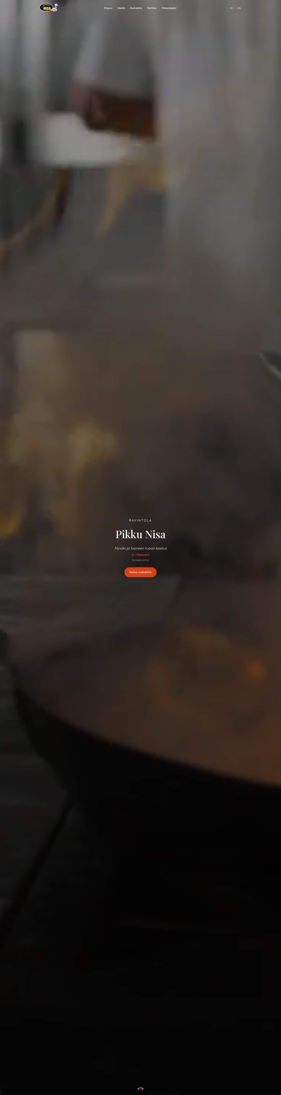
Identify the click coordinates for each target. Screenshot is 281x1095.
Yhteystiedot (168, 8)
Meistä (121, 8)
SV (231, 8)
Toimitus (151, 8)
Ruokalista (136, 8)
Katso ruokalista (140, 572)
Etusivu (108, 8)
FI (224, 8)
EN (239, 8)
